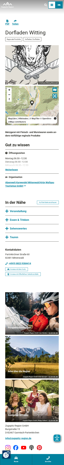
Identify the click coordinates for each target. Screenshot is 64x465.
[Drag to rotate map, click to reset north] (9, 99)
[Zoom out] (9, 94)
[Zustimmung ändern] (6, 454)
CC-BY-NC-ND (53, 333)
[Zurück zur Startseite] (7, 5)
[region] (32, 105)
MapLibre (12, 118)
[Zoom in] (9, 89)
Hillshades (23, 118)
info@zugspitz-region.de (18, 438)
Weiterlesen (11, 169)
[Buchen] (59, 5)
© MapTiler (35, 118)
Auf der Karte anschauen (48, 202)
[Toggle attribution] (55, 118)
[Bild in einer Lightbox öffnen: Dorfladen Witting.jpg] (32, 65)
